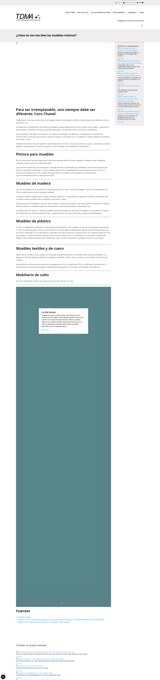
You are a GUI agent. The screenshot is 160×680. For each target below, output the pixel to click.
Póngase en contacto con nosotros (131, 21)
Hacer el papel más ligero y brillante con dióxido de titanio (128, 54)
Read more (45, 330)
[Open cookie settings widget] (3, 677)
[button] (118, 3)
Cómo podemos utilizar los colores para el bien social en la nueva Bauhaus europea (129, 105)
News (142, 12)
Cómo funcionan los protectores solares (32, 668)
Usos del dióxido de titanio (101, 12)
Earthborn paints (24, 617)
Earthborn (101, 170)
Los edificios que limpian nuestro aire (127, 91)
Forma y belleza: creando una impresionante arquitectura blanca (129, 79)
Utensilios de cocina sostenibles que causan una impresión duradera (129, 66)
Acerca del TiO (83, 13)
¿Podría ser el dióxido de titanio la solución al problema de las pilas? (127, 117)
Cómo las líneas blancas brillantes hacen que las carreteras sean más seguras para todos (51, 654)
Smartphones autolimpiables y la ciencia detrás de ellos (38, 675)
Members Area (129, 3)
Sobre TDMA (70, 12)
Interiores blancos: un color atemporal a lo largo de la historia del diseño (45, 661)
